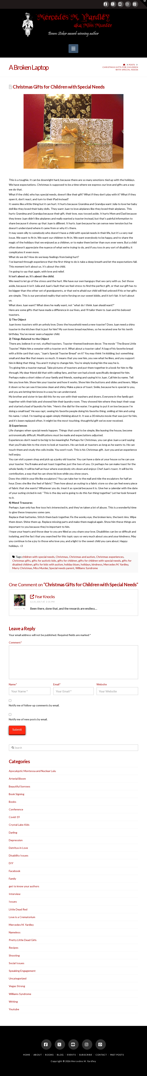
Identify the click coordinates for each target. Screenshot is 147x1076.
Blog (60, 1054)
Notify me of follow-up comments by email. (34, 705)
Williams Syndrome (86, 568)
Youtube (14, 1009)
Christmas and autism (82, 556)
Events (71, 1054)
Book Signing (16, 794)
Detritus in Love (18, 847)
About (37, 1054)
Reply (19, 609)
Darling (13, 832)
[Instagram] (128, 4)
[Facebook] (106, 4)
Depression (16, 840)
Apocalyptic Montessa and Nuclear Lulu (32, 771)
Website (101, 684)
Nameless (14, 932)
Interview (14, 893)
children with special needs (38, 556)
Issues (13, 901)
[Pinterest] (135, 4)
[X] (113, 4)
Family (12, 878)
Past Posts (117, 1054)
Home (26, 1054)
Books (12, 801)
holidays (86, 564)
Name (13, 684)
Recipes (13, 947)
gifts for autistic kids (44, 560)
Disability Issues (18, 855)
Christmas (62, 556)
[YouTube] (121, 4)
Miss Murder (40, 568)
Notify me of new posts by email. (28, 719)
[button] (73, 48)
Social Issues (16, 963)
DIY (11, 863)
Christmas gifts (21, 560)
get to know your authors (24, 886)
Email (56, 684)
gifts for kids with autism (48, 564)
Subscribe (85, 1054)
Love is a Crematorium (22, 917)
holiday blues (72, 564)
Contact (101, 1054)
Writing (13, 1001)
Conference (16, 809)
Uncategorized (17, 978)
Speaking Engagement (22, 970)
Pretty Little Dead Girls (23, 940)
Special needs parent (61, 568)
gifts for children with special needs (99, 560)
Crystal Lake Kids (19, 824)
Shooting (14, 955)
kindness (97, 564)
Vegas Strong (17, 986)
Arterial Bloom (17, 778)
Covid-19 (14, 817)
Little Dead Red (18, 909)
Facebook (14, 871)
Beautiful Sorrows (19, 786)
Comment (15, 642)
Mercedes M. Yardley (116, 564)
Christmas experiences (110, 556)
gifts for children (67, 560)
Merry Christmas (22, 568)
